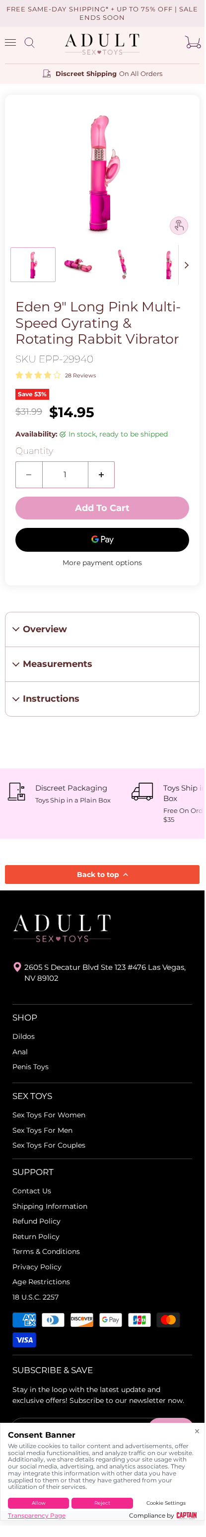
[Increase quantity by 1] (101, 474)
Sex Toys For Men (42, 1130)
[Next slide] (186, 265)
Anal (20, 1051)
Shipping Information (49, 1206)
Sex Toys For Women (48, 1114)
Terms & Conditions (46, 1251)
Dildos (23, 1036)
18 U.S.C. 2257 (35, 1297)
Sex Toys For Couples (48, 1145)
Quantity (34, 451)
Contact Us (31, 1190)
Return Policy (36, 1236)
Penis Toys (30, 1066)
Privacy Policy (37, 1266)
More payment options (102, 563)
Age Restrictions (41, 1281)
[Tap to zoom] (179, 225)
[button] (33, 264)
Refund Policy (36, 1221)
